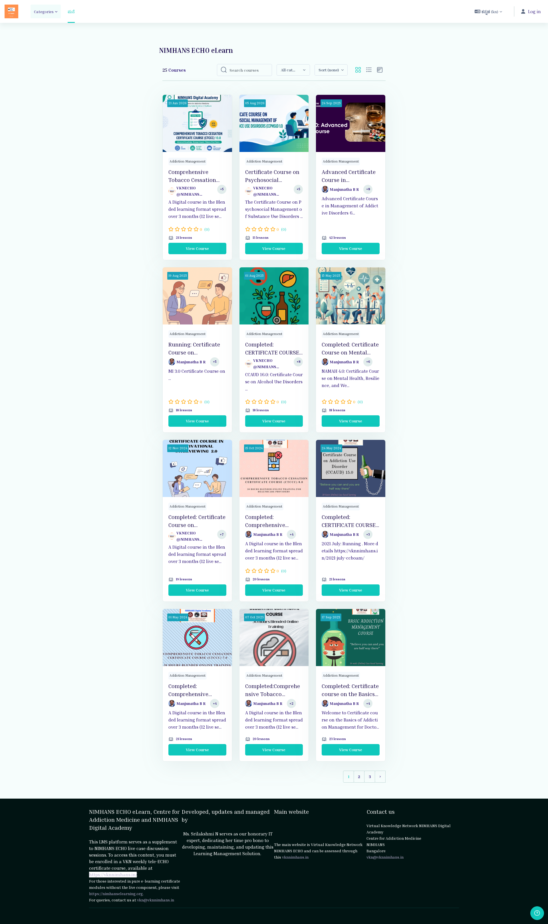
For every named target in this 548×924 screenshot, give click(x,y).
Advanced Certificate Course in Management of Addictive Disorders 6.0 (349, 176)
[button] (488, 11)
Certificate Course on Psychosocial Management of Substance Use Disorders (272, 176)
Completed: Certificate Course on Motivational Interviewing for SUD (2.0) (196, 521)
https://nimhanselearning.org (116, 893)
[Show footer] (537, 913)
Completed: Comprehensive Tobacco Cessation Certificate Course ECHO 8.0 (269, 521)
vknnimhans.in (295, 857)
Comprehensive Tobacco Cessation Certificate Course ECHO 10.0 (192, 176)
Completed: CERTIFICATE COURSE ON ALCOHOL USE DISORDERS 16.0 (272, 348)
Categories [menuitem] (44, 11)
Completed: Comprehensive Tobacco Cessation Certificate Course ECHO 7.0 (192, 690)
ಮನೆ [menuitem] (71, 11)
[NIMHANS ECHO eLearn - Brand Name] (11, 11)
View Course (197, 248)
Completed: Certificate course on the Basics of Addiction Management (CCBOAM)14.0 (350, 690)
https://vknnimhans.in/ (113, 874)
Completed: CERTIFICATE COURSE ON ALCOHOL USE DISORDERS (349, 521)
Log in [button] (534, 11)
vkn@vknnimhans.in (155, 899)
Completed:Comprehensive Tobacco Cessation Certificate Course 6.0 (272, 690)
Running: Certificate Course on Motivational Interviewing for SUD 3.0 (195, 348)
